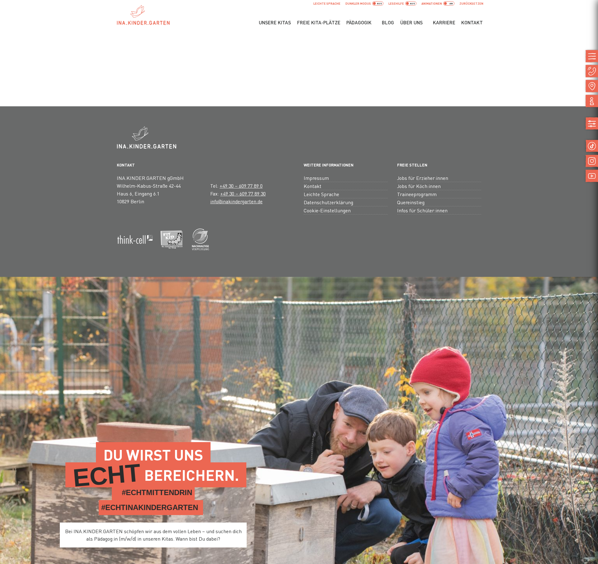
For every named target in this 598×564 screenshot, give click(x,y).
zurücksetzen (471, 3)
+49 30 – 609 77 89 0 (241, 185)
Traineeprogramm (417, 194)
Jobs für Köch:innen (419, 186)
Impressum (316, 178)
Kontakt (472, 22)
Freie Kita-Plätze (318, 22)
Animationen (431, 3)
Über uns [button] (411, 22)
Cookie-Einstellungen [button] (327, 210)
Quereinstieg (411, 202)
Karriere (444, 22)
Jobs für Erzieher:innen (422, 178)
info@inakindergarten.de (236, 201)
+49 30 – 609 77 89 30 (243, 193)
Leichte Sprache (326, 3)
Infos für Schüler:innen (422, 210)
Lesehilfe (396, 3)
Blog (388, 22)
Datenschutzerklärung (328, 202)
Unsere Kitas (275, 22)
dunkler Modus (358, 3)
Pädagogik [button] (359, 22)
